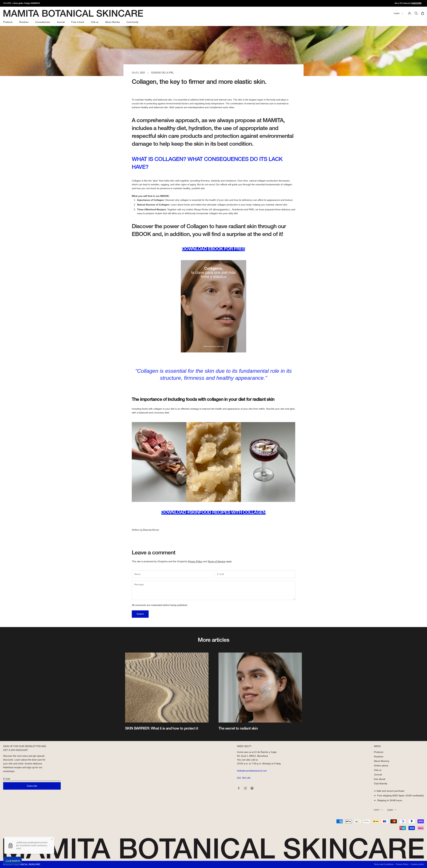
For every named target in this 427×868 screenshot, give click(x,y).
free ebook (379, 779)
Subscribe (32, 786)
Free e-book (77, 22)
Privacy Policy (195, 561)
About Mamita (112, 22)
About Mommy (381, 761)
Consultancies (42, 22)
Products (8, 22)
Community (132, 22)
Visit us (94, 22)
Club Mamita (380, 783)
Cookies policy (417, 864)
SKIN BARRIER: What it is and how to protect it (161, 728)
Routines (24, 22)
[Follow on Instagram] (245, 788)
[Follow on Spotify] (252, 788)
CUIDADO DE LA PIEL (162, 73)
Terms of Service (216, 561)
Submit (140, 614)
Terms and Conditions (384, 864)
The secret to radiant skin (238, 728)
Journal (61, 22)
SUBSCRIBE (416, 3)
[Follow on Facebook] (238, 788)
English (397, 13)
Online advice (381, 765)
